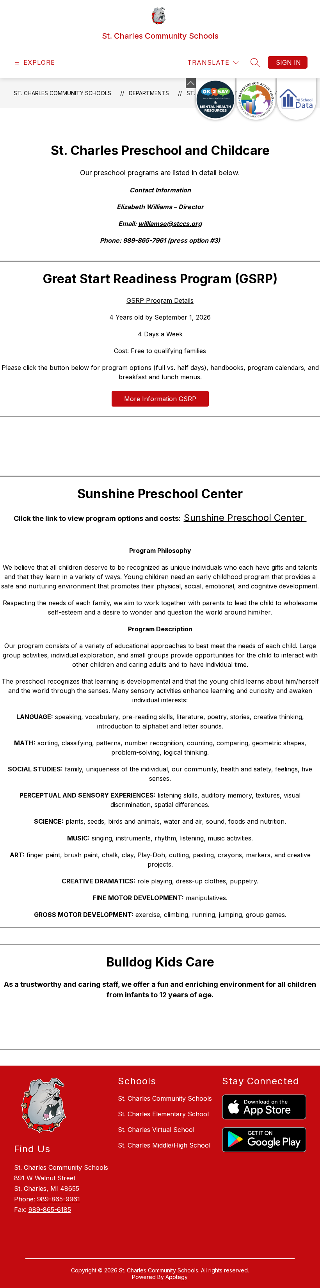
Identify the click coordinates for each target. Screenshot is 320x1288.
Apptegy (176, 1277)
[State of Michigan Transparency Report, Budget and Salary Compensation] (256, 99)
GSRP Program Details (160, 300)
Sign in (288, 62)
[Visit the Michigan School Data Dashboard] (296, 99)
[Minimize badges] (191, 83)
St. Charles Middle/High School (164, 1145)
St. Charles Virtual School (156, 1129)
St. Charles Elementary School (163, 1114)
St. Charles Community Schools (62, 93)
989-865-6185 (49, 1209)
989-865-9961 (58, 1199)
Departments (149, 93)
